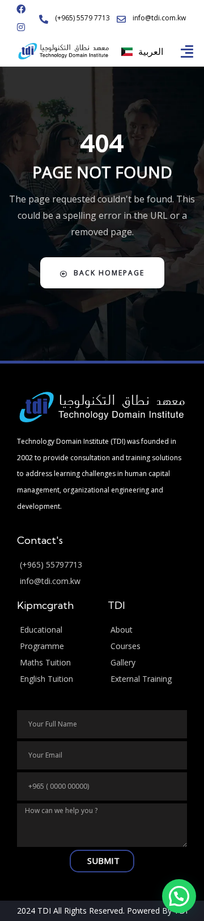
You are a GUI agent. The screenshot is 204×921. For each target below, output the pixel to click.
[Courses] (147, 646)
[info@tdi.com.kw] (102, 581)
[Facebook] (21, 9)
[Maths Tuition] (56, 663)
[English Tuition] (56, 679)
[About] (147, 630)
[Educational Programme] (56, 638)
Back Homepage (109, 273)
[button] (187, 51)
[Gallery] (147, 663)
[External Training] (147, 679)
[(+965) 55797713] (102, 565)
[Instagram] (21, 27)
